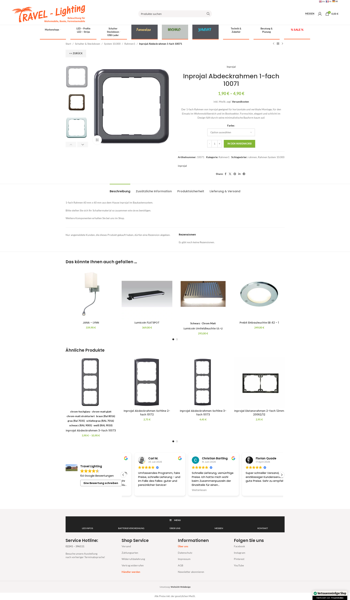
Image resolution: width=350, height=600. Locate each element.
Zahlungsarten (130, 552)
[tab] (120, 189)
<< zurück (75, 53)
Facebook (239, 546)
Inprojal (231, 66)
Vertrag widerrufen (133, 565)
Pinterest (239, 558)
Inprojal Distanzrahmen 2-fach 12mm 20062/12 (259, 412)
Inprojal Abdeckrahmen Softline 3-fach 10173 (203, 412)
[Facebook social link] (225, 174)
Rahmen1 (129, 43)
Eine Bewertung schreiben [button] (101, 483)
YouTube (239, 565)
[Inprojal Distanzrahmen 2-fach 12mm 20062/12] (259, 382)
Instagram (239, 552)
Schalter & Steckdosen (87, 43)
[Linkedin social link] (239, 174)
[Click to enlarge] (97, 139)
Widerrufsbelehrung (133, 558)
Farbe (230, 125)
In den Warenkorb (239, 143)
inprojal (182, 165)
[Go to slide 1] (173, 339)
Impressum (184, 558)
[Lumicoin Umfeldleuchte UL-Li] (203, 294)
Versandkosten (240, 101)
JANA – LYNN (91, 322)
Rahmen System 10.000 (271, 157)
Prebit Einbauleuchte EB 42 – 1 (259, 322)
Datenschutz (185, 552)
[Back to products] (278, 44)
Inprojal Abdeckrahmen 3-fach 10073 (91, 430)
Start (68, 43)
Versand (126, 546)
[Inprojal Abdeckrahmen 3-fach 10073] (91, 382)
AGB (180, 565)
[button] (71, 144)
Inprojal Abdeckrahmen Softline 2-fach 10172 (147, 412)
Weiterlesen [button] (188, 490)
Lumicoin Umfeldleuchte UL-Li (203, 328)
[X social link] (230, 174)
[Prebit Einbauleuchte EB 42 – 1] (259, 294)
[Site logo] (48, 13)
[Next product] (282, 44)
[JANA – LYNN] (91, 294)
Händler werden (131, 571)
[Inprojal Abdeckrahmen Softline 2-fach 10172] (147, 382)
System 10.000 (112, 43)
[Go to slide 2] (177, 339)
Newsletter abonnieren (191, 571)
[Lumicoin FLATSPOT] (147, 294)
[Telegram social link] (244, 174)
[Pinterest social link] (234, 174)
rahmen (252, 157)
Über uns (183, 546)
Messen (309, 13)
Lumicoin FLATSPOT (146, 322)
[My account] (320, 13)
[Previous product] (273, 44)
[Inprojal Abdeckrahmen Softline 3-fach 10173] (203, 382)
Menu (177, 520)
